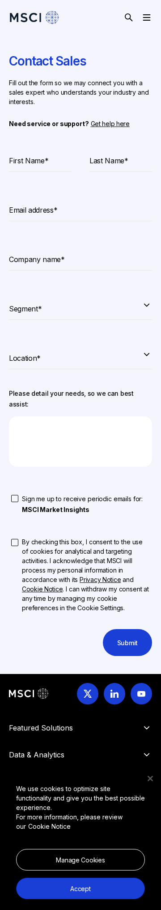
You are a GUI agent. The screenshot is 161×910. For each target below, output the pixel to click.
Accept (80, 888)
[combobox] (80, 304)
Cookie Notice (49, 826)
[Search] (128, 17)
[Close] (150, 778)
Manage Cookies (80, 860)
